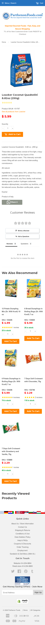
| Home (25, 610)
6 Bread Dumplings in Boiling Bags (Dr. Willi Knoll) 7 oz (33, 311)
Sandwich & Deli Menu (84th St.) (22, 553)
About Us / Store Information (22, 523)
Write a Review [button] (23, 231)
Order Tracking (22, 547)
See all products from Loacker (13, 111)
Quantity (5, 124)
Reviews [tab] (10, 244)
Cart (41, 3)
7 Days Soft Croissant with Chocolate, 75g (33, 380)
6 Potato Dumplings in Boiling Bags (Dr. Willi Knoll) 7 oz (11, 381)
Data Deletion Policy (22, 537)
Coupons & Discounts (22, 543)
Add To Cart (10, 341)
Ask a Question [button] (23, 236)
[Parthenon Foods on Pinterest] (26, 572)
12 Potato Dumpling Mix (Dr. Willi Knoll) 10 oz (11, 311)
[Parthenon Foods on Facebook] (19, 572)
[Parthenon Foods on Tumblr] (32, 572)
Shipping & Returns (22, 530)
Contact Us (22, 527)
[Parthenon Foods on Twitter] (13, 572)
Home (4, 42)
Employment (22, 550)
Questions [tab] (24, 244)
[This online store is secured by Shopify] (22, 603)
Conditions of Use (23, 533)
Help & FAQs (22, 540)
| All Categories (35, 610)
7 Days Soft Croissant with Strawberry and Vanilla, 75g (11, 451)
